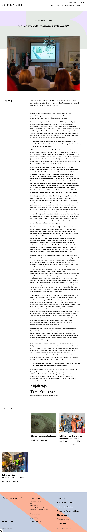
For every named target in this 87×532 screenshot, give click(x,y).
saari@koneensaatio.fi (35, 521)
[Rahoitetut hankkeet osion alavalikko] (31, 9)
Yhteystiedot (80, 5)
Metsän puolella (52, 9)
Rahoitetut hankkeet (25, 9)
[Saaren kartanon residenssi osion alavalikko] (74, 9)
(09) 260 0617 (36, 509)
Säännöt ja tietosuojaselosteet (64, 528)
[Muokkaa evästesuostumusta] (1, 530)
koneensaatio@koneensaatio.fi (38, 507)
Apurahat (14, 9)
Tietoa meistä (79, 9)
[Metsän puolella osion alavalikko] (57, 9)
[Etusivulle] (19, 5)
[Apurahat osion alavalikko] (18, 9)
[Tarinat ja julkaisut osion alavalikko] (45, 9)
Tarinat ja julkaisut (39, 9)
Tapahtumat (60, 5)
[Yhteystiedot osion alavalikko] (84, 5)
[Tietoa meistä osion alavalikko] (84, 9)
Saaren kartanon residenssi (66, 9)
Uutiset (53, 5)
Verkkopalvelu (69, 5)
